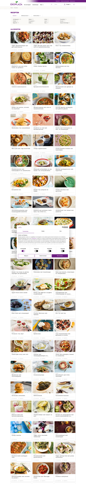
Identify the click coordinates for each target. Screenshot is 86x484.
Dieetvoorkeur (36, 15)
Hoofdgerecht (16, 19)
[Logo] (16, 3)
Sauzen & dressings (64, 22)
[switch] (36, 251)
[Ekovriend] (58, 1)
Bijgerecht (15, 22)
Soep (45, 22)
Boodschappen (27, 4)
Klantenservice (72, 1)
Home (12, 7)
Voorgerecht (31, 21)
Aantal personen (24, 15)
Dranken (14, 21)
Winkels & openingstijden (65, 1)
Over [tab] (61, 231)
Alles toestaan (60, 255)
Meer (41, 4)
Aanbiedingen (35, 4)
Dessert (61, 21)
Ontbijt (30, 22)
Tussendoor (62, 19)
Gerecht (14, 15)
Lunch (45, 21)
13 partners (34, 238)
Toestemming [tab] (25, 231)
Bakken (30, 19)
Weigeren (26, 255)
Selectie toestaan (43, 255)
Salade (45, 19)
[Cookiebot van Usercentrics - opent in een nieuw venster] (63, 227)
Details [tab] (43, 231)
